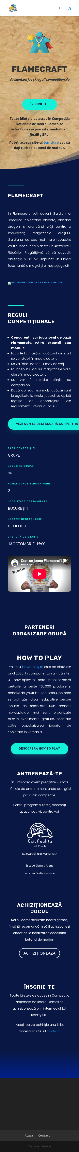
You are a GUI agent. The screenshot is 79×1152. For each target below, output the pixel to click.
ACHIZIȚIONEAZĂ (39, 953)
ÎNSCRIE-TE (39, 104)
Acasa (29, 1135)
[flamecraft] (39, 281)
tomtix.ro (51, 142)
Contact (44, 1135)
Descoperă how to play (39, 748)
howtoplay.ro (32, 667)
